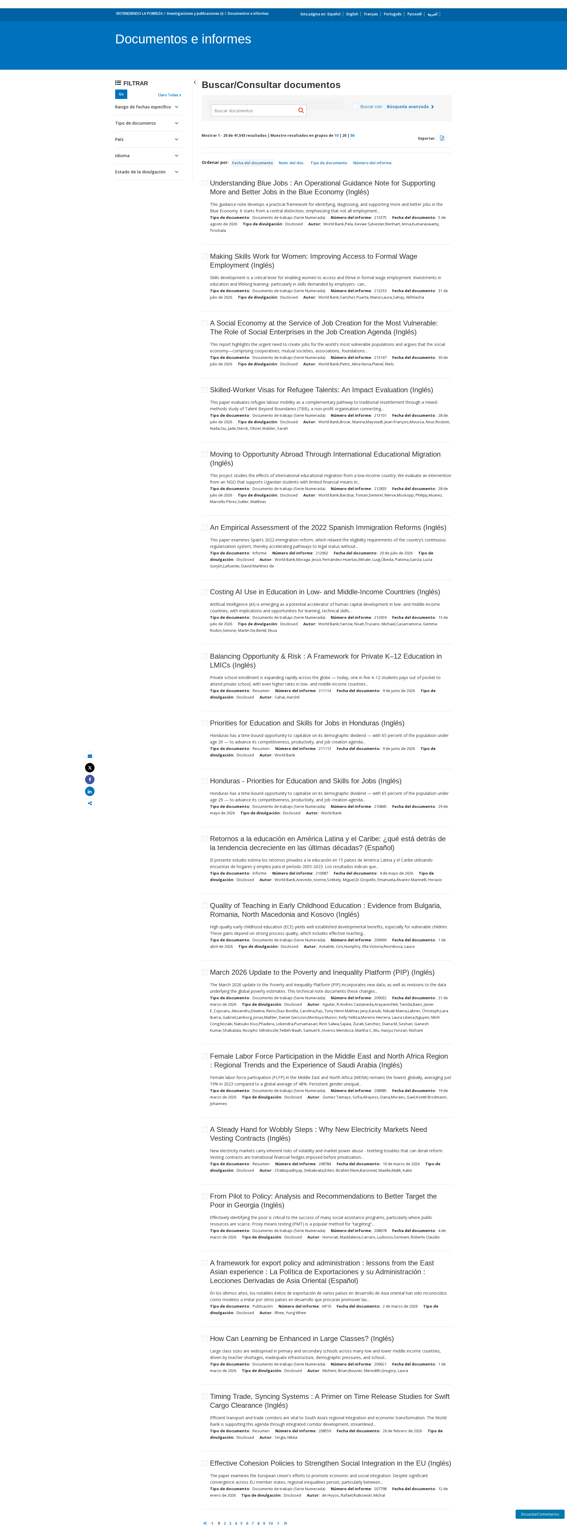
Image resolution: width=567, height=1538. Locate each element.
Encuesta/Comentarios (540, 1514)
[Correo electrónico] (90, 756)
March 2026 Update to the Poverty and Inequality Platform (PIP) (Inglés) (322, 972)
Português (393, 14)
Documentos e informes (248, 13)
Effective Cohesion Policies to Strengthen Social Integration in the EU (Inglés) (330, 1463)
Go (121, 94)
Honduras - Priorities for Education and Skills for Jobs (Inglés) (306, 781)
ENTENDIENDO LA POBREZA (139, 13)
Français (371, 14)
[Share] (90, 779)
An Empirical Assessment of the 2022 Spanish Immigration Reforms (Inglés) (328, 527)
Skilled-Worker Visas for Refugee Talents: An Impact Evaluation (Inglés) (321, 390)
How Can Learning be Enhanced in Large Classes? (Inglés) (302, 1338)
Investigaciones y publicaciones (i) (195, 13)
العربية (432, 14)
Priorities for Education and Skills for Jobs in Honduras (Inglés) (307, 723)
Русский (415, 14)
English (352, 14)
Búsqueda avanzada (408, 106)
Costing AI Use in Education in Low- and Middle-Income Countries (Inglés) (325, 592)
